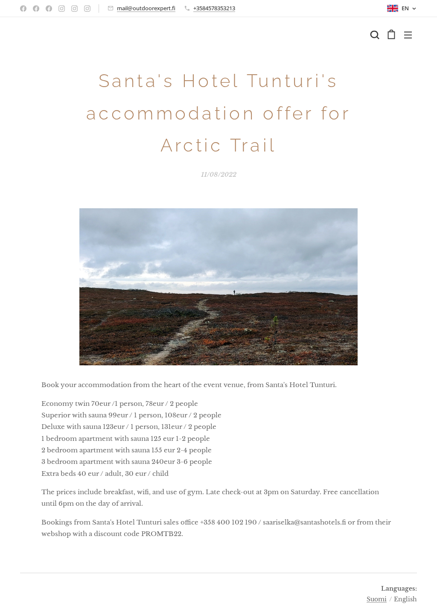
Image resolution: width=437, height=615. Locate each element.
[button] (375, 34)
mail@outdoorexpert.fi (146, 8)
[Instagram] (61, 8)
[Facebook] (23, 8)
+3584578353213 (214, 8)
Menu (410, 34)
